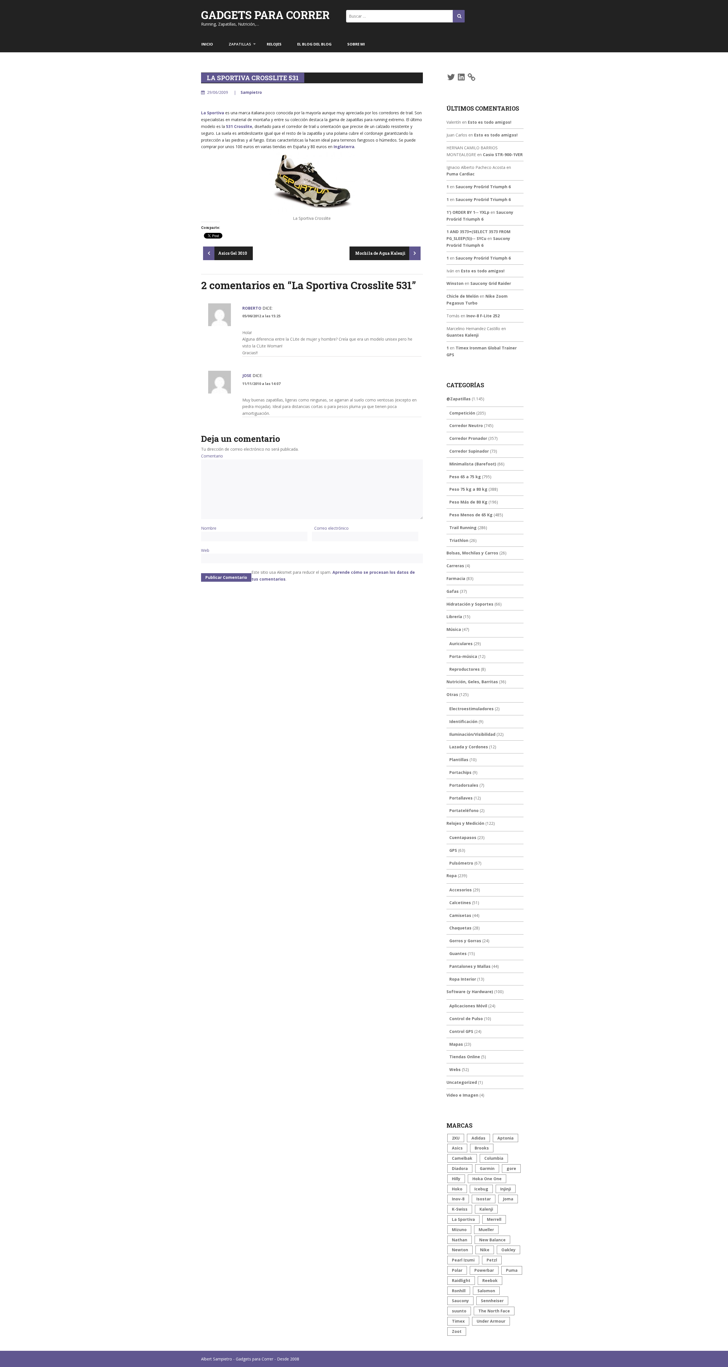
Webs (455, 1069)
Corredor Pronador (468, 438)
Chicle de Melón (462, 296)
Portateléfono (464, 810)
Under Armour (491, 1321)
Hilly (456, 1178)
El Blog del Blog (314, 44)
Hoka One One (487, 1178)
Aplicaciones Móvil (468, 1005)
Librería (454, 616)
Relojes (274, 44)
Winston (455, 283)
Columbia (493, 1158)
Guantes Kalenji (462, 335)
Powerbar (484, 1270)
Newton (460, 1249)
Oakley (508, 1249)
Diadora (460, 1168)
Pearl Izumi (463, 1260)
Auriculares (461, 643)
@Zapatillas (458, 398)
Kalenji (486, 1209)
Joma (508, 1199)
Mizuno (459, 1229)
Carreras (455, 565)
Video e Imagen (462, 1095)
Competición (462, 413)
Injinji (505, 1189)
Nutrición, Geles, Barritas (472, 681)
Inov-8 (458, 1199)
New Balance (492, 1239)
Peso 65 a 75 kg (465, 476)
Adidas (478, 1138)
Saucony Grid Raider (490, 283)
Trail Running (463, 527)
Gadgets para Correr (265, 15)
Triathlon (458, 540)
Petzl (492, 1260)
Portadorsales (463, 785)
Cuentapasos (462, 837)
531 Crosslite (239, 126)
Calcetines (460, 902)
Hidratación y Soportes (469, 604)
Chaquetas (460, 928)
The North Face (494, 1311)
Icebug (481, 1189)
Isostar (483, 1199)
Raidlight (461, 1280)
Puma (512, 1270)
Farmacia (455, 578)
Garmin (487, 1168)
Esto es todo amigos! (489, 122)
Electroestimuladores (471, 708)
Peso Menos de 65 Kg (471, 514)
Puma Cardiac (460, 174)
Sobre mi (356, 44)
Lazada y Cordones (468, 746)
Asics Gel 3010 (232, 253)
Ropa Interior (462, 979)
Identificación (463, 721)
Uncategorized (461, 1082)
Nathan (459, 1239)
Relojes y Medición (465, 823)
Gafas (452, 591)
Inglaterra (344, 146)
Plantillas (458, 759)
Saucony (460, 1300)
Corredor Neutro (466, 425)
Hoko (457, 1189)
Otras (452, 694)
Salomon (486, 1290)
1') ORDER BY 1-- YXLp (467, 212)
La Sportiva (212, 112)
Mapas (456, 1044)
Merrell (494, 1219)
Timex (458, 1321)
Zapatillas (240, 44)
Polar (457, 1270)
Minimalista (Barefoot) (472, 464)
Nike (484, 1249)
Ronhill (459, 1290)
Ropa (451, 875)
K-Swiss (460, 1209)
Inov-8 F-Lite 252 (483, 315)
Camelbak (462, 1158)
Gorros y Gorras (465, 940)
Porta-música (463, 656)
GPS (453, 850)
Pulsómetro (461, 863)
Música (453, 629)
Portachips (460, 772)
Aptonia (505, 1138)
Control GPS (461, 1031)
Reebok (490, 1280)
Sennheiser (492, 1300)
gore (511, 1168)
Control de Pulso (466, 1018)
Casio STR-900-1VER (503, 154)
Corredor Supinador (469, 451)
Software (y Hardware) (469, 991)
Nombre (208, 528)
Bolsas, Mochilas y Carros (472, 553)
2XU (456, 1138)
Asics (457, 1148)
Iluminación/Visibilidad (472, 734)
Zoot (457, 1331)
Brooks (482, 1148)
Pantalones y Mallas (470, 966)
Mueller (486, 1229)
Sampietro (251, 92)
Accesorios (460, 889)
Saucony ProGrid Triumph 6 (483, 186)
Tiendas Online (464, 1056)
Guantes (458, 953)
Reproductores (464, 669)
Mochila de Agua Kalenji (380, 253)
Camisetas (460, 915)
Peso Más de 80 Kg (468, 502)
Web (205, 550)
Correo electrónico (331, 528)
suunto (459, 1311)
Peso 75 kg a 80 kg (468, 489)
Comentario (212, 456)
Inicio (207, 44)
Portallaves (461, 798)
